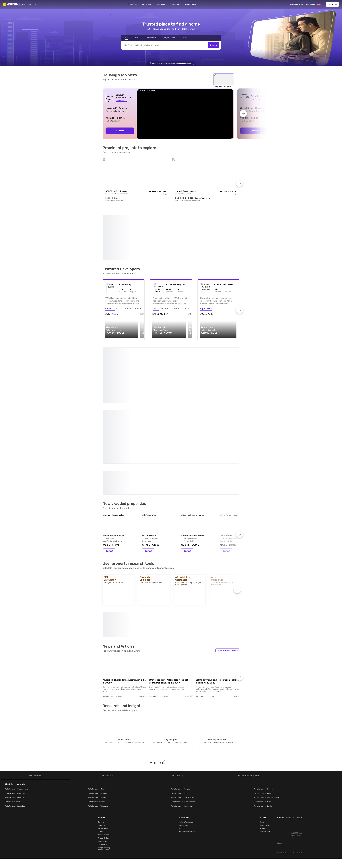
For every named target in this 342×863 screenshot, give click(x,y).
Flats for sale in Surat (96, 802)
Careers (101, 822)
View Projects (121, 100)
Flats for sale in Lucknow (14, 797)
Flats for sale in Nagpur (97, 797)
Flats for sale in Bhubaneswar (182, 806)
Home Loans (264, 825)
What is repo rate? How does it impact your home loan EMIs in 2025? (168, 681)
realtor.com (183, 825)
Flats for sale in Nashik (263, 806)
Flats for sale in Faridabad (15, 806)
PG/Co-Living (169, 38)
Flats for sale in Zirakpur (263, 789)
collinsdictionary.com (187, 832)
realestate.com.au (186, 822)
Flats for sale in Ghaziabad (15, 793)
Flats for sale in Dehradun (181, 789)
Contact (120, 131)
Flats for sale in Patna (262, 802)
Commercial (152, 38)
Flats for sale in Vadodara (98, 806)
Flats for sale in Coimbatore (99, 793)
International (265, 832)
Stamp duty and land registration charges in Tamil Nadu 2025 (217, 681)
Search (213, 45)
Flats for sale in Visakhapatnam (183, 797)
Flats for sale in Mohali (97, 789)
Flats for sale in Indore (13, 802)
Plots (185, 38)
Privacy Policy (103, 838)
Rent (137, 38)
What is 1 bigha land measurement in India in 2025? (124, 681)
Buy (126, 38)
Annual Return (103, 835)
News (262, 822)
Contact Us (102, 841)
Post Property (313, 4)
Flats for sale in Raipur (180, 793)
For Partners (103, 828)
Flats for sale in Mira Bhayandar (266, 797)
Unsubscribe (102, 844)
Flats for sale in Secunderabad (183, 802)
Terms (100, 832)
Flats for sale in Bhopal (263, 793)
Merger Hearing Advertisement (104, 849)
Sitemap (263, 828)
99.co (181, 828)
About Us (101, 825)
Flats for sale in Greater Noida (16, 789)
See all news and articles (227, 650)
